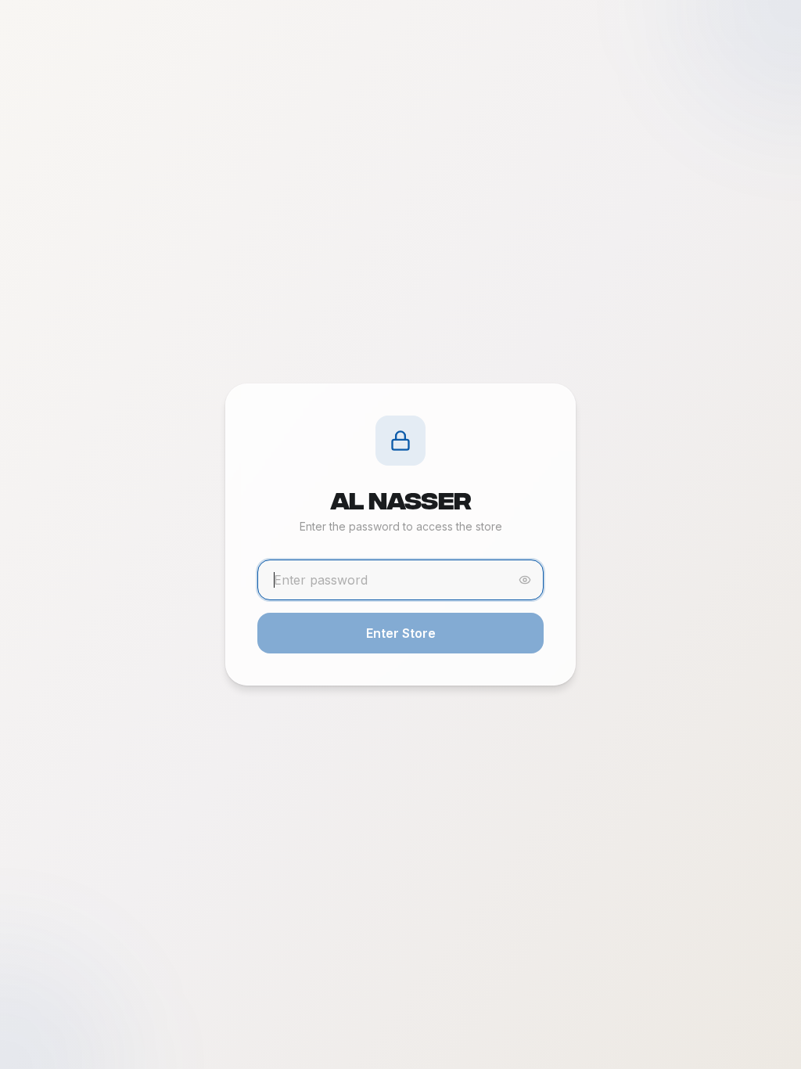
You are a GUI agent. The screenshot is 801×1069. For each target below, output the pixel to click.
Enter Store (401, 633)
